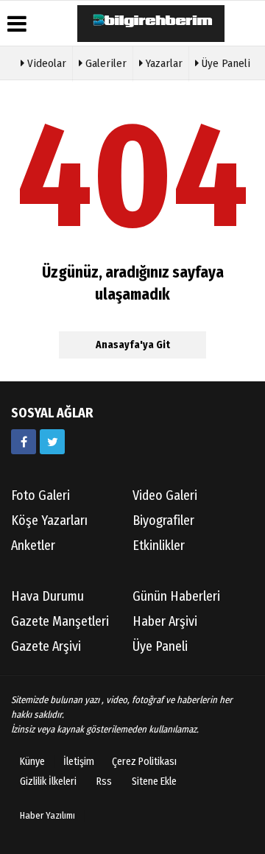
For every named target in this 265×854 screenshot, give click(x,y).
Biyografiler (163, 520)
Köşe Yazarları (49, 520)
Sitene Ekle (154, 781)
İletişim (78, 761)
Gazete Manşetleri (60, 621)
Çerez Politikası (144, 761)
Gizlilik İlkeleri (48, 781)
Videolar (45, 63)
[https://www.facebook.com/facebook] (23, 441)
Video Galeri (164, 495)
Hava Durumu (47, 596)
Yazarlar (163, 63)
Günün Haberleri (176, 596)
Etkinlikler (158, 545)
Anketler (33, 545)
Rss (104, 781)
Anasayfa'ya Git (133, 345)
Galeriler (104, 63)
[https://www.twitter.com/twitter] (52, 441)
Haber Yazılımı (47, 815)
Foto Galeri (40, 495)
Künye (32, 761)
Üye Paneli (224, 63)
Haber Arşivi (164, 621)
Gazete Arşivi (46, 646)
